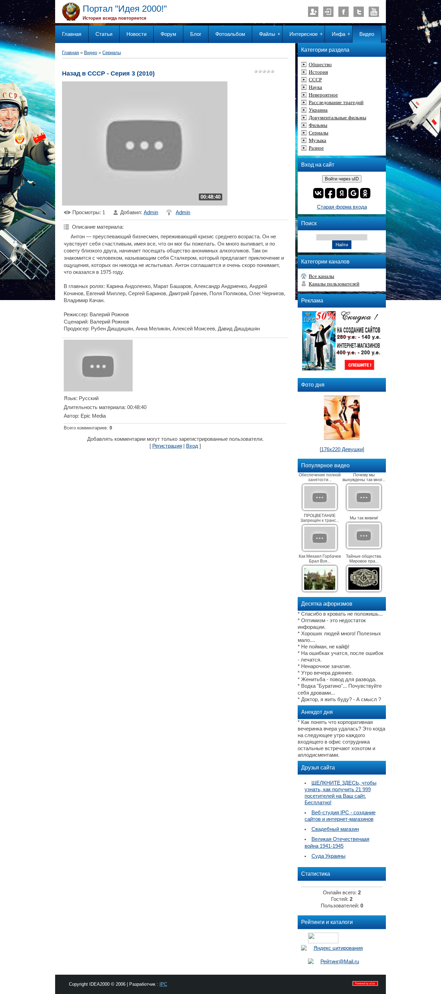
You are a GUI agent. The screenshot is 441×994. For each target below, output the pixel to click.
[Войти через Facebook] (330, 193)
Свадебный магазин (335, 829)
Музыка (317, 140)
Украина (318, 110)
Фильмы (318, 125)
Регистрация (313, 12)
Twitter (358, 12)
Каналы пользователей (334, 284)
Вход (328, 12)
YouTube (374, 12)
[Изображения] (98, 365)
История (318, 72)
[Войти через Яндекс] (342, 193)
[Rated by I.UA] (323, 941)
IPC (163, 984)
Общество (320, 64)
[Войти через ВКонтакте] (318, 193)
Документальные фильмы (337, 117)
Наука (315, 87)
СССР (315, 79)
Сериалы (111, 52)
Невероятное (323, 95)
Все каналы (321, 276)
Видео (90, 52)
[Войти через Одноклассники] (365, 193)
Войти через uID (342, 178)
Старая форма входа (342, 207)
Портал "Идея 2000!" (125, 8)
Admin (151, 212)
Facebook (343, 12)
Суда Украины (328, 856)
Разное (316, 148)
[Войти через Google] (353, 193)
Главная (70, 52)
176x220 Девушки (342, 449)
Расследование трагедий (336, 102)
